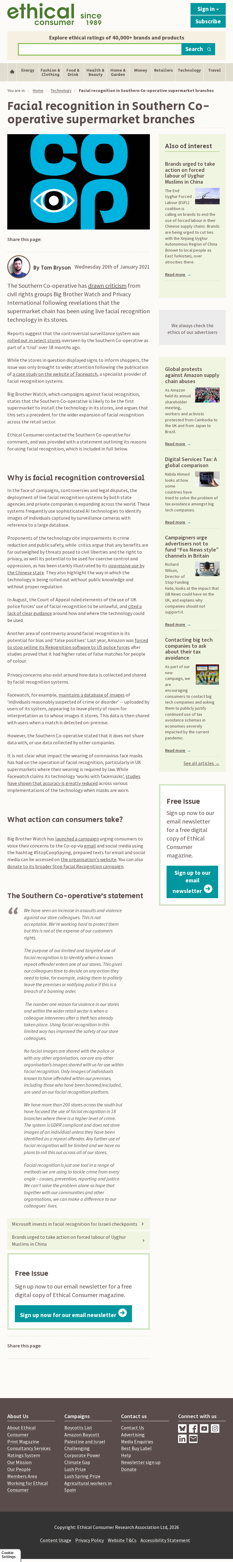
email (90, 846)
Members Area (22, 1476)
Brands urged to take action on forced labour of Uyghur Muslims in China (69, 1240)
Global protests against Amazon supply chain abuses (192, 375)
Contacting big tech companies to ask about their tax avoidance (189, 649)
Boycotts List (78, 1427)
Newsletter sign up (140, 1462)
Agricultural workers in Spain (88, 1486)
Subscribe (208, 21)
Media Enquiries (137, 1441)
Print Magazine (23, 1441)
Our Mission (19, 1462)
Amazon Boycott (82, 1434)
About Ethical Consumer (21, 1431)
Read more (178, 274)
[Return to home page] (54, 14)
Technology (61, 90)
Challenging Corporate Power (82, 1451)
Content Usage (55, 1540)
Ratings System (23, 1455)
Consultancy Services (29, 1448)
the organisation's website (88, 859)
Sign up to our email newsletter (192, 882)
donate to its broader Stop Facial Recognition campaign (65, 866)
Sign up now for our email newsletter (68, 1315)
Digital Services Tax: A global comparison (191, 462)
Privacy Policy (89, 1540)
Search (194, 49)
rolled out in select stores (34, 340)
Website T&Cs (122, 1540)
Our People (19, 1469)
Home (38, 90)
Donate (129, 1469)
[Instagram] (183, 1441)
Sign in (207, 8)
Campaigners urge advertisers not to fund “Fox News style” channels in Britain (192, 547)
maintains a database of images (92, 695)
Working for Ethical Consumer (27, 1486)
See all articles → (202, 763)
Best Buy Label (136, 1448)
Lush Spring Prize (82, 1476)
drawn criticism (107, 285)
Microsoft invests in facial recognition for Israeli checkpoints (74, 1224)
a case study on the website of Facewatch (55, 374)
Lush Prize (75, 1469)
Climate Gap (77, 1462)
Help (126, 1455)
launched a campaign (77, 839)
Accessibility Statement (165, 1540)
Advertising (133, 1434)
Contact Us (132, 1427)
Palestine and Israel (84, 1441)
